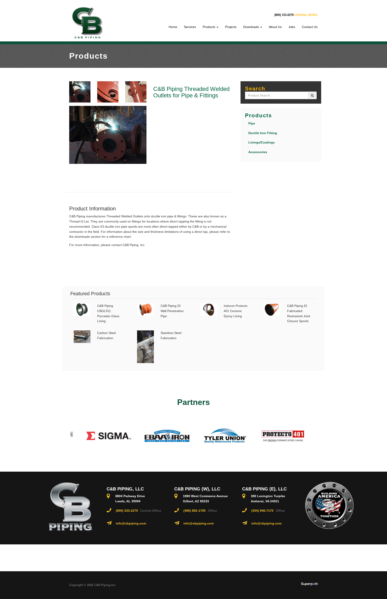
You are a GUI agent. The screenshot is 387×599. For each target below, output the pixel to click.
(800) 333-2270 (284, 15)
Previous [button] (67, 436)
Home (173, 27)
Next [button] (320, 436)
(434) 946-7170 (262, 510)
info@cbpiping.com (131, 523)
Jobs (291, 27)
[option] (104, 435)
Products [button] (209, 27)
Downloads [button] (251, 27)
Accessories (257, 152)
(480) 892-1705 (194, 510)
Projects (230, 27)
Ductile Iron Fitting (262, 133)
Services (190, 27)
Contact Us (310, 27)
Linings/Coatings (261, 142)
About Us (275, 27)
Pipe (251, 123)
